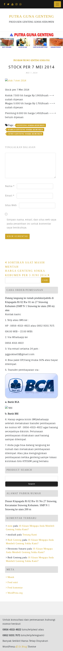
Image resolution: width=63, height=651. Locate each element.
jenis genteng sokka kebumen (25, 134)
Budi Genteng (15, 540)
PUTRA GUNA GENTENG (31, 16)
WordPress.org (15, 593)
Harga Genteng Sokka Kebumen (25, 130)
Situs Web (11, 205)
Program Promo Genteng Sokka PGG (31, 60)
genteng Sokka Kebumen (31, 125)
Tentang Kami (30, 534)
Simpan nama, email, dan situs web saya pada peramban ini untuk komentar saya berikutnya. (31, 223)
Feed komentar (15, 587)
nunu (10, 526)
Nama (9, 186)
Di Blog (22, 646)
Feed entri (13, 582)
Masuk (11, 577)
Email (9, 195)
